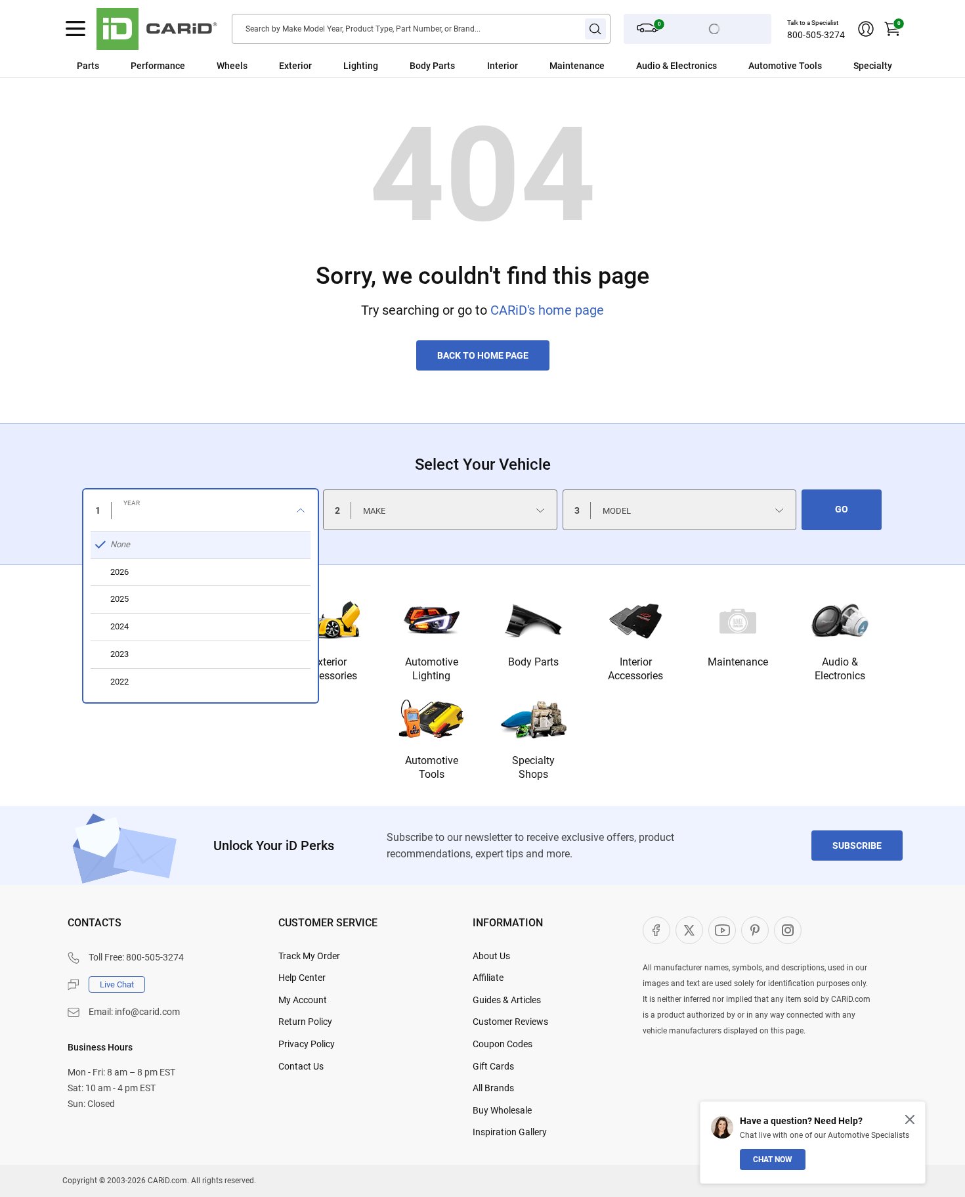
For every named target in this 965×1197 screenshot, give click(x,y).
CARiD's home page (547, 310)
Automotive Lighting (431, 669)
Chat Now (772, 1159)
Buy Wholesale (502, 1110)
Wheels (232, 65)
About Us (491, 956)
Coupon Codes (502, 1044)
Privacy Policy (306, 1044)
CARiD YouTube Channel (722, 930)
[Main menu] (75, 29)
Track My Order (309, 956)
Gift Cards (493, 1066)
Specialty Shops (533, 767)
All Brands (493, 1088)
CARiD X (689, 930)
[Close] (909, 1119)
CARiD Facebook (656, 930)
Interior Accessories (635, 669)
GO (841, 509)
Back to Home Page (482, 355)
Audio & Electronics (840, 669)
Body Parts (432, 65)
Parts (88, 65)
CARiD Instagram (788, 930)
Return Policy (305, 1021)
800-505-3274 (816, 35)
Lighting (360, 65)
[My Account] (866, 29)
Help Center (302, 977)
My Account (302, 1000)
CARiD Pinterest (755, 930)
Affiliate (488, 977)
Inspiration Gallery (510, 1132)
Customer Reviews (510, 1021)
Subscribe (857, 845)
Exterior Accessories (329, 669)
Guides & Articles (507, 1000)
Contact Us (301, 1066)
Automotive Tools (431, 767)
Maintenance (577, 65)
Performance (158, 65)
